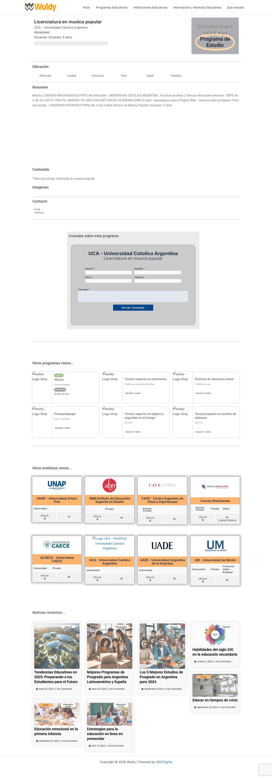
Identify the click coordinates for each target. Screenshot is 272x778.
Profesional (60, 389)
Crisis (203, 677)
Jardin (46, 705)
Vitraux (59, 379)
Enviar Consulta (133, 307)
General (68, 627)
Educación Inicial (68, 705)
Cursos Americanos (62, 385)
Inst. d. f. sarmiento (62, 419)
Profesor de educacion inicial (214, 379)
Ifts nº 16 (198, 423)
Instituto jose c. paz (203, 384)
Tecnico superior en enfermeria (146, 379)
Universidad (121, 627)
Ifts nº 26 (128, 423)
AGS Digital (164, 762)
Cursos (59, 375)
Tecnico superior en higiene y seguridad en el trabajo (144, 416)
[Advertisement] (136, 139)
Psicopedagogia (64, 414)
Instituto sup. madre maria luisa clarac (140, 384)
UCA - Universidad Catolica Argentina (61, 27)
